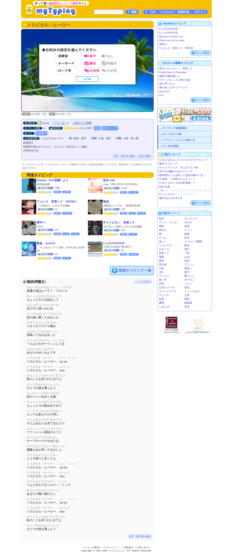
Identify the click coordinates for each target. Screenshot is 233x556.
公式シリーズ (166, 287)
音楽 (186, 226)
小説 (161, 268)
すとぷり (164, 295)
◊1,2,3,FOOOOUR (168, 29)
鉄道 (186, 234)
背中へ (41, 222)
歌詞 (97, 128)
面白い (188, 268)
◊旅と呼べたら (166, 83)
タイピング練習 (193, 241)
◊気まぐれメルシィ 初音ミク (175, 68)
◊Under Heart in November (172, 72)
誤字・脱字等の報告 (124, 156)
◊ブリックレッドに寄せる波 (174, 80)
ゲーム (163, 237)
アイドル (164, 276)
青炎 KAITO (46, 243)
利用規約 (128, 547)
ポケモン (189, 279)
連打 (186, 249)
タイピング (190, 218)
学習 (161, 283)
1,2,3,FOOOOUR (114, 243)
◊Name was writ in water (171, 40)
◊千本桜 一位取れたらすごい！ (176, 179)
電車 (161, 256)
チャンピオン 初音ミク (119, 222)
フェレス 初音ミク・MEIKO (56, 201)
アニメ (188, 230)
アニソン (189, 264)
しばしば (164, 306)
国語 (161, 260)
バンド (188, 283)
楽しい (163, 241)
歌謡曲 (188, 302)
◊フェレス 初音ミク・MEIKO (175, 48)
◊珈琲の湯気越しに (169, 76)
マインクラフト (168, 291)
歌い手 (163, 279)
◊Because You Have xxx (170, 36)
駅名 (186, 245)
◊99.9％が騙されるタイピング (175, 171)
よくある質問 (170, 146)
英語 (186, 299)
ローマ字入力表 (171, 134)
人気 (186, 295)
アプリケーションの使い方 (178, 140)
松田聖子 (41, 133)
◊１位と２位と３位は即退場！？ (176, 183)
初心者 (163, 264)
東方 (186, 272)
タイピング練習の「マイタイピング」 (101, 547)
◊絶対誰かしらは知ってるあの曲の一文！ (182, 175)
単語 (186, 287)
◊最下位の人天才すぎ (170, 198)
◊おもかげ (164, 91)
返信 (106, 201)
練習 (161, 302)
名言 (186, 306)
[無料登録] (184, 115)
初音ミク (164, 253)
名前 (161, 299)
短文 (186, 260)
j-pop (187, 256)
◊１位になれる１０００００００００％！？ (183, 160)
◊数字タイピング (167, 163)
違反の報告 (145, 156)
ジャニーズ (165, 245)
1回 (161, 272)
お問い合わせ (143, 547)
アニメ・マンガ (168, 222)
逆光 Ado (109, 180)
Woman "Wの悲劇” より (52, 180)
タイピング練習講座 (174, 128)
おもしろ (164, 249)
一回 (186, 253)
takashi (45, 123)
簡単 (161, 226)
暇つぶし (189, 276)
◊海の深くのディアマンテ (173, 87)
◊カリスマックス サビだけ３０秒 (178, 167)
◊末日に (162, 44)
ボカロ (188, 222)
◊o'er (160, 95)
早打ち (163, 230)
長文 (186, 237)
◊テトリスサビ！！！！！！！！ (176, 194)
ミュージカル (192, 291)
